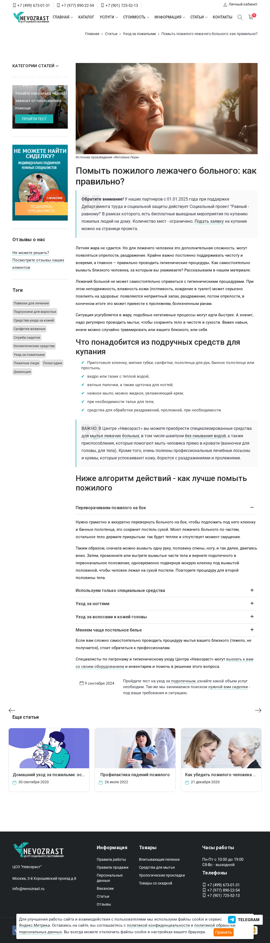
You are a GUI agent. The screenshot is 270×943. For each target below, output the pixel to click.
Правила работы (111, 859)
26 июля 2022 (116, 782)
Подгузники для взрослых (35, 312)
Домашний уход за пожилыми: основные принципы (66, 774)
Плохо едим (52, 363)
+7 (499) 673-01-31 (33, 5)
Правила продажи (112, 867)
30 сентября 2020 (33, 782)
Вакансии (105, 888)
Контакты (222, 17)
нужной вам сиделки (228, 686)
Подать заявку (209, 221)
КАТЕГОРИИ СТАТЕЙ (33, 66)
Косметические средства (34, 346)
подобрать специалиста (41, 209)
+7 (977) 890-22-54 (77, 5)
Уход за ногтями (92, 603)
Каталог (86, 17)
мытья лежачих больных (114, 435)
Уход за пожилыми (139, 34)
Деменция (22, 372)
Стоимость (134, 17)
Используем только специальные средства (120, 590)
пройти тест (34, 119)
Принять (223, 932)
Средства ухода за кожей (34, 320)
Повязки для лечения (31, 303)
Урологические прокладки (162, 875)
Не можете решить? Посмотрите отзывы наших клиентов (38, 260)
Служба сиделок (27, 337)
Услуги (107, 17)
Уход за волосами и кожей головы (111, 616)
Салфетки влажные (29, 329)
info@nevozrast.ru (28, 888)
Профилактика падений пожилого (135, 774)
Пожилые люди (26, 363)
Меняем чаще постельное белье (109, 630)
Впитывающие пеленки (159, 859)
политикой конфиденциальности (158, 925)
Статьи (197, 17)
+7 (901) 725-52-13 (121, 5)
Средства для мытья (157, 867)
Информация (168, 17)
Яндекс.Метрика (34, 925)
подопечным (183, 681)
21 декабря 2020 (205, 782)
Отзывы (104, 904)
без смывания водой (205, 435)
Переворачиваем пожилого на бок (111, 507)
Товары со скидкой (155, 883)
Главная (61, 17)
